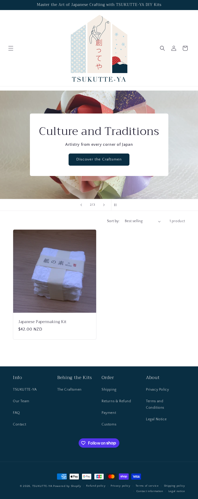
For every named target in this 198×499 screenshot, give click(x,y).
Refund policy (95, 485)
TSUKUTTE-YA (25, 390)
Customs (109, 424)
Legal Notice (156, 419)
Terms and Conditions (155, 404)
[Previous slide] (81, 205)
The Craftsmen (69, 390)
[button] (10, 48)
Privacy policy (120, 485)
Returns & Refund (116, 401)
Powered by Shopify (67, 486)
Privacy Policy (157, 390)
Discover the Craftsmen (99, 159)
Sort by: (113, 221)
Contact (19, 424)
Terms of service (147, 485)
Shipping (109, 390)
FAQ (16, 413)
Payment (109, 413)
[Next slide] (104, 205)
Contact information (149, 491)
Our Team (21, 401)
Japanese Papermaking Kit (42, 322)
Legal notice (176, 491)
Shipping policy (174, 485)
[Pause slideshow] (116, 205)
